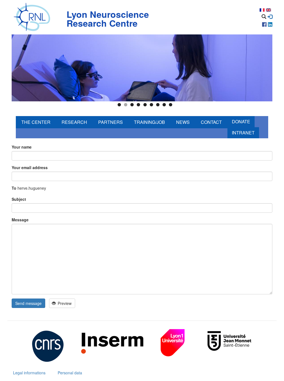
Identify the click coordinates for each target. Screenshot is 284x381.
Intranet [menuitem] (243, 132)
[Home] (33, 17)
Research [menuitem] (74, 122)
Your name (22, 147)
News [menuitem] (183, 122)
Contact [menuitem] (211, 122)
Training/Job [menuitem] (149, 122)
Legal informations (29, 372)
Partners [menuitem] (110, 122)
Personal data (70, 372)
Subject (19, 199)
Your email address (30, 167)
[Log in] (270, 16)
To (14, 188)
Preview (64, 303)
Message (20, 219)
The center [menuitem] (35, 122)
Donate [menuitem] (241, 121)
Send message (28, 303)
